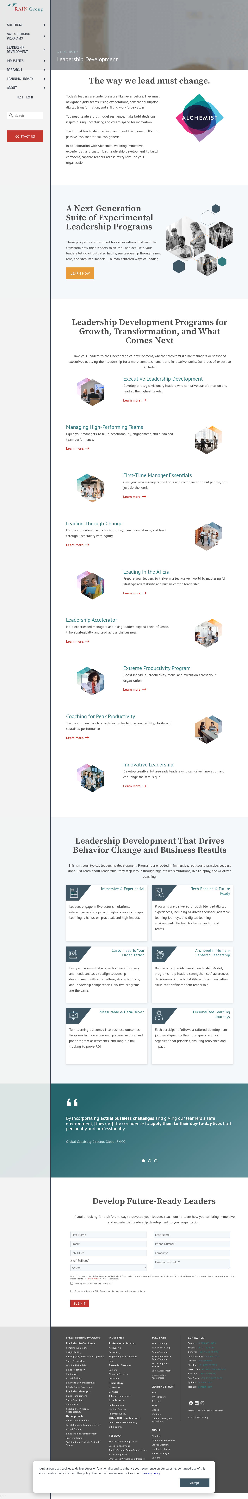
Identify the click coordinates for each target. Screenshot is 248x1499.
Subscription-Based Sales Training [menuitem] (162, 1357)
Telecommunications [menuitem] (120, 1396)
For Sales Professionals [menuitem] (81, 1343)
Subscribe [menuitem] (219, 1411)
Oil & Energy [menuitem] (115, 1426)
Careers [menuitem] (156, 1457)
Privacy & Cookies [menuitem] (204, 1411)
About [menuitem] (156, 1430)
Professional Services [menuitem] (122, 1343)
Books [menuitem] (155, 1405)
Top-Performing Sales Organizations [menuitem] (128, 1450)
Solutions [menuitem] (159, 1337)
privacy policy (151, 1473)
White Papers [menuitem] (159, 1396)
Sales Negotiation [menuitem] (75, 1369)
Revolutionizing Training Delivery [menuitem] (83, 1424)
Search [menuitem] (191, 1411)
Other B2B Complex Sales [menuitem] (124, 1418)
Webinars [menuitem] (156, 1414)
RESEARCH (14, 70)
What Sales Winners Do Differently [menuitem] (127, 1458)
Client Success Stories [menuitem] (163, 1440)
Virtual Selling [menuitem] (73, 1378)
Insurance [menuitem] (114, 1378)
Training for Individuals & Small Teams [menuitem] (83, 1443)
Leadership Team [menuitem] (161, 1448)
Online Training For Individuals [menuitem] (162, 1420)
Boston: (192, 1343)
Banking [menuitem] (113, 1369)
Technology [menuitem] (116, 1383)
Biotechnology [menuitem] (116, 1404)
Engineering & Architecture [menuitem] (123, 1356)
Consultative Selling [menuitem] (77, 1347)
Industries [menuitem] (116, 1337)
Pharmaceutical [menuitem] (117, 1413)
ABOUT (12, 88)
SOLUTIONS (15, 25)
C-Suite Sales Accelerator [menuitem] (79, 1386)
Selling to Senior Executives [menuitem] (81, 1382)
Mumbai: (192, 1365)
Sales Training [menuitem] (159, 1343)
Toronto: (192, 1386)
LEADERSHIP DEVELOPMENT (17, 49)
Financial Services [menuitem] (120, 1365)
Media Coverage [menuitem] (160, 1453)
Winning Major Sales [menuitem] (77, 1365)
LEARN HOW (80, 273)
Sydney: (192, 1382)
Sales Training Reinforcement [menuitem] (81, 1433)
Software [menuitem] (113, 1391)
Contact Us (25, 136)
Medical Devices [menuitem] (117, 1409)
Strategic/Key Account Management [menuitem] (85, 1356)
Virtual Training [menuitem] (74, 1429)
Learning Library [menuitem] (163, 1386)
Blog (20, 97)
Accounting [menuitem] (115, 1347)
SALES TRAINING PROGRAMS (18, 36)
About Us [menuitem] (156, 1435)
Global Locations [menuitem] (161, 1444)
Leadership (69, 52)
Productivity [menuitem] (72, 1373)
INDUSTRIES (15, 61)
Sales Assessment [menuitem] (161, 1370)
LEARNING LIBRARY (20, 79)
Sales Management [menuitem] (76, 1395)
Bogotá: (192, 1347)
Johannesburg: (195, 1356)
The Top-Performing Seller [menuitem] (123, 1441)
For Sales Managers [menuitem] (78, 1391)
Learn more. (135, 400)
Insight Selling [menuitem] (73, 1352)
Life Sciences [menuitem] (117, 1400)
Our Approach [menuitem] (74, 1416)
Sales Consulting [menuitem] (161, 1347)
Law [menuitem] (111, 1360)
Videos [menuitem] (155, 1409)
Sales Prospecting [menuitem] (75, 1360)
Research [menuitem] (115, 1435)
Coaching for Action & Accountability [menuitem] (77, 1410)
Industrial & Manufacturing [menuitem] (123, 1422)
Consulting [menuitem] (114, 1352)
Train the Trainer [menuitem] (74, 1437)
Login (29, 97)
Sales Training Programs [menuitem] (83, 1337)
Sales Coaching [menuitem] (74, 1400)
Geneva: (192, 1351)
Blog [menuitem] (154, 1392)
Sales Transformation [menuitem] (77, 1420)
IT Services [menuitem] (114, 1387)
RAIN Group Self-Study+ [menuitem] (160, 1365)
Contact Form (212, 1356)
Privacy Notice (93, 1278)
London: (192, 1360)
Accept (194, 1483)
